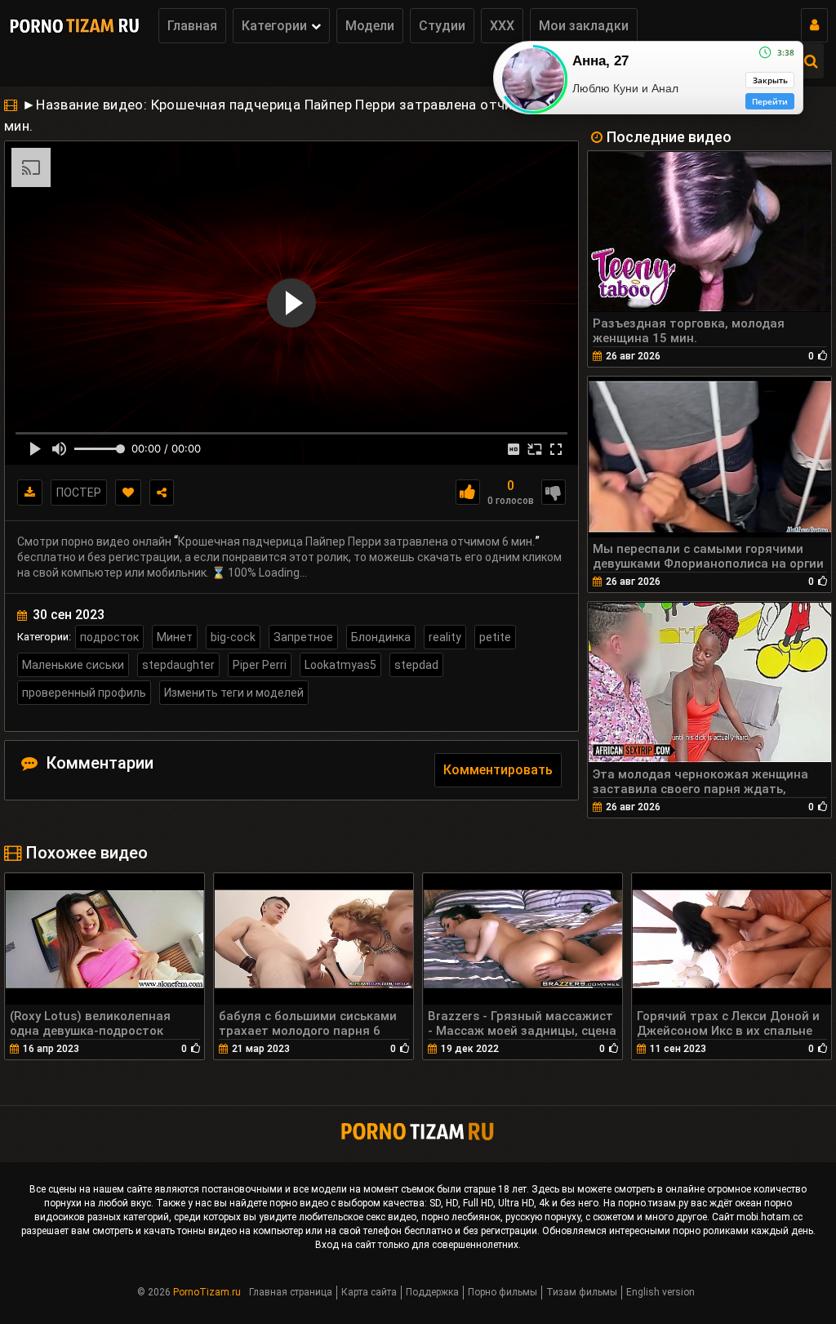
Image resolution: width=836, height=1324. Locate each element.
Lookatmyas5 (340, 664)
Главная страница (290, 1292)
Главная (192, 25)
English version (660, 1292)
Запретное (303, 637)
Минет (175, 637)
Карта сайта (369, 1292)
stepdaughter (178, 664)
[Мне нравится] (468, 492)
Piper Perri (260, 664)
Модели (369, 25)
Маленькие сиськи (73, 664)
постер (78, 492)
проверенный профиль (84, 692)
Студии (442, 25)
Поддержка (432, 1292)
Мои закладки (584, 25)
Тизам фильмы (581, 1292)
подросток (109, 637)
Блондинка (381, 637)
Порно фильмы (502, 1292)
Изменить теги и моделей (234, 692)
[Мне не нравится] (553, 492)
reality (445, 637)
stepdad (416, 664)
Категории (274, 25)
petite (495, 637)
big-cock (233, 637)
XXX (502, 25)
